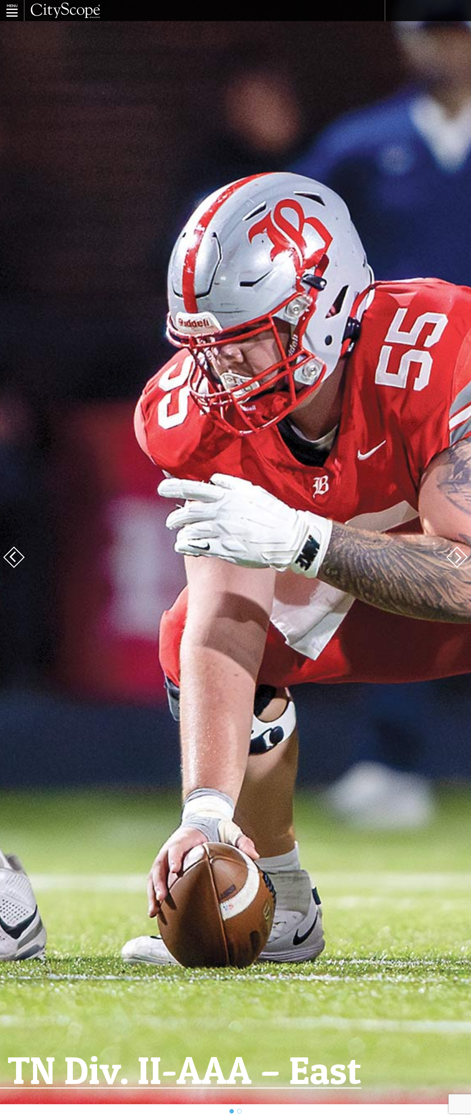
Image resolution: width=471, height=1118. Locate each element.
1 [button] (231, 1111)
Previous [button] (14, 557)
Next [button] (457, 557)
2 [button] (239, 1111)
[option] (235, 552)
